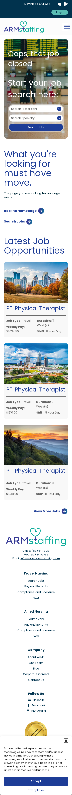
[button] (66, 741)
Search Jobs (36, 127)
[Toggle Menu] (67, 26)
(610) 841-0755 (38, 554)
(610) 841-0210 (40, 551)
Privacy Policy (36, 790)
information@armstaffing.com (40, 558)
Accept (36, 781)
